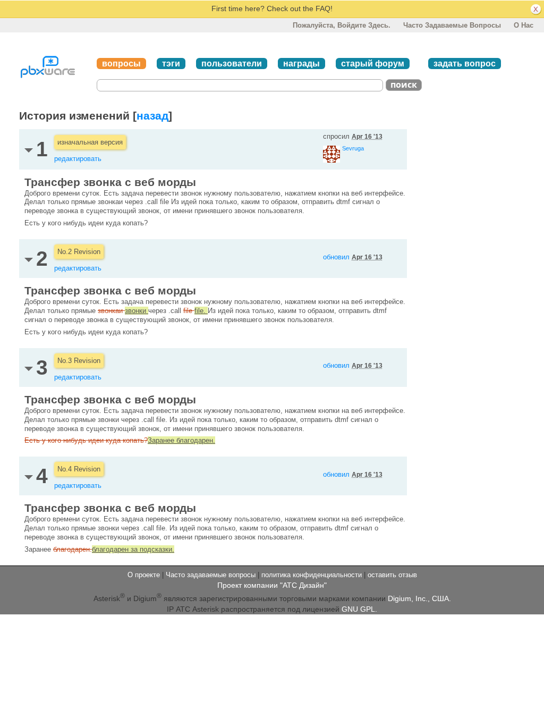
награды (301, 63)
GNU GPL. (359, 609)
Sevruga (353, 148)
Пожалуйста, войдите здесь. (341, 25)
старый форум (372, 63)
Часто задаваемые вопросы (452, 25)
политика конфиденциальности (311, 575)
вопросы (121, 63)
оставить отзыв (392, 575)
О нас (523, 25)
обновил (352, 257)
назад (152, 115)
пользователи (231, 63)
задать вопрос (465, 63)
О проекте (144, 575)
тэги (171, 63)
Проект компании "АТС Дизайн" (272, 585)
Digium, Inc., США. (419, 598)
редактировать (77, 159)
